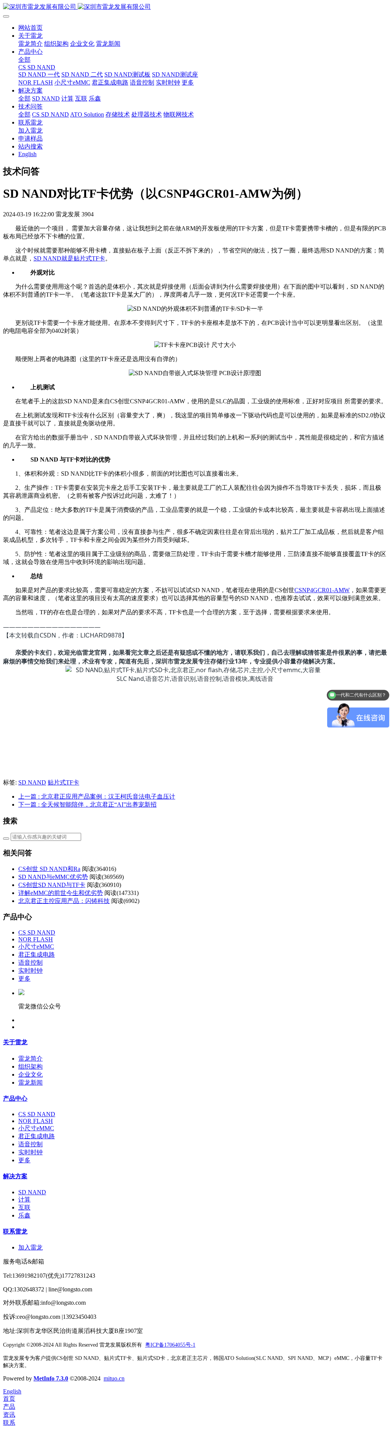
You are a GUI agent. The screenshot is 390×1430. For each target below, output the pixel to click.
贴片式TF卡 (63, 782)
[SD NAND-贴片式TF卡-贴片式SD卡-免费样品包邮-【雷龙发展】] (195, 7)
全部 (24, 59)
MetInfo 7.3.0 (51, 1378)
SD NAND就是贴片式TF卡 (69, 258)
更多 (24, 978)
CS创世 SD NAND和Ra (49, 869)
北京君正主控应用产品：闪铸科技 (64, 901)
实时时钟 (30, 970)
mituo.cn (114, 1378)
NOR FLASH (35, 939)
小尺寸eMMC (36, 946)
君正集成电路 (36, 954)
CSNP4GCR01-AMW (322, 590)
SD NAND (32, 782)
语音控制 (30, 962)
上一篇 (96, 796)
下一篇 (87, 804)
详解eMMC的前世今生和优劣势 (60, 893)
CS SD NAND (36, 932)
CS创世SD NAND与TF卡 (51, 885)
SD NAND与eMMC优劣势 (53, 877)
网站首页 (30, 27)
